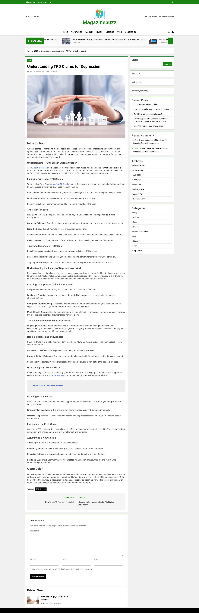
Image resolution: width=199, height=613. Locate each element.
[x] (32, 16)
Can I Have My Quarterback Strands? (148, 114)
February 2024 (138, 189)
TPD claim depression (39, 168)
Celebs (136, 217)
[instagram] (28, 16)
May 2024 (137, 185)
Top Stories (76, 32)
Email (65, 559)
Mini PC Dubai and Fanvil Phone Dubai (152, 39)
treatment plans (58, 375)
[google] (35, 16)
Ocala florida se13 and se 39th (145, 105)
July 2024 (137, 175)
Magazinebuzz (99, 22)
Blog (135, 213)
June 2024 (137, 180)
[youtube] (38, 16)
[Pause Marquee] (170, 41)
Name (33, 559)
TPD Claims (40, 489)
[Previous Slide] (169, 2)
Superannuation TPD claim (57, 184)
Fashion (89, 32)
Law (29, 60)
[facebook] (26, 16)
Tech (119, 32)
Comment (34, 531)
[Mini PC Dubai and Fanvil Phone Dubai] (130, 42)
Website (97, 559)
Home (65, 32)
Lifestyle (110, 32)
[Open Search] (169, 32)
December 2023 (139, 199)
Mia (31, 71)
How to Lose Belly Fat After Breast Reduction (151, 109)
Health (99, 32)
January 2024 (138, 194)
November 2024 (139, 165)
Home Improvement (141, 232)
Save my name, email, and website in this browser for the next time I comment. (62, 569)
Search (135, 60)
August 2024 (138, 170)
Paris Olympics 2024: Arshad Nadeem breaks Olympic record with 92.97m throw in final (86, 39)
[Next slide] (172, 2)
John (135, 148)
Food (135, 222)
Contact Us (130, 32)
